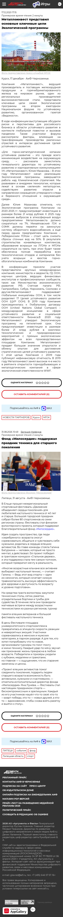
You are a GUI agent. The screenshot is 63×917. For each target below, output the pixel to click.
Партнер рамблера (44, 902)
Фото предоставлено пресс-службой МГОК (26, 73)
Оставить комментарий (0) (31, 394)
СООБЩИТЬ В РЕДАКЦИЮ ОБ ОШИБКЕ (25, 814)
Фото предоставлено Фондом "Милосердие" (27, 492)
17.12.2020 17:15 (9, 12)
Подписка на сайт (14, 786)
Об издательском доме (18, 790)
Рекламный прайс (14, 777)
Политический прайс (16, 810)
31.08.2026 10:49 (10, 432)
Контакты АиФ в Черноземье (21, 781)
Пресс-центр (37, 786)
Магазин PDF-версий (15, 798)
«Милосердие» (44, 529)
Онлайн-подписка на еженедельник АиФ (29, 794)
